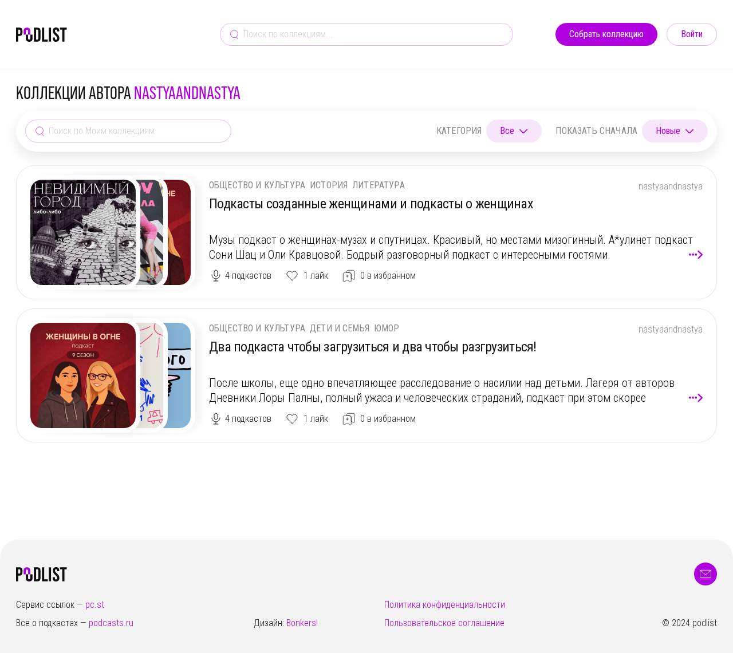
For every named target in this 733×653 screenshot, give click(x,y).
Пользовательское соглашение (444, 623)
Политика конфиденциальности (444, 604)
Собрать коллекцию (606, 34)
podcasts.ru (111, 623)
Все (507, 130)
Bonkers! (302, 623)
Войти (692, 34)
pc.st (94, 604)
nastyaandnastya (671, 186)
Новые (668, 130)
